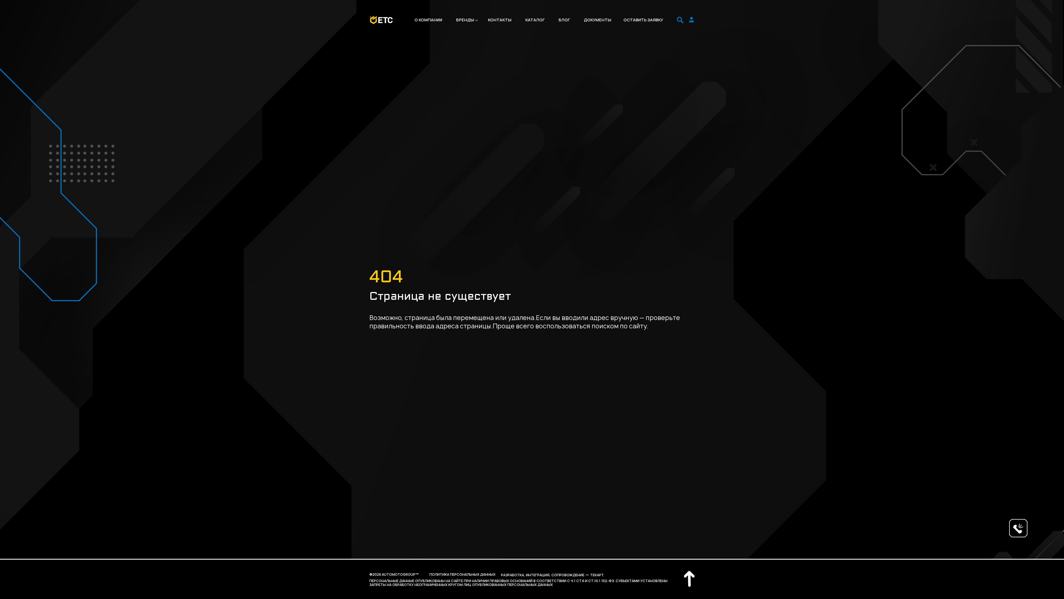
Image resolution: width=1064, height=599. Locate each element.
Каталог (535, 20)
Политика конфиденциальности (98, 563)
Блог (564, 20)
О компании (428, 20)
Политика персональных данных (462, 574)
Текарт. (597, 575)
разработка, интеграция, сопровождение (542, 575)
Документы (597, 20)
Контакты (499, 20)
